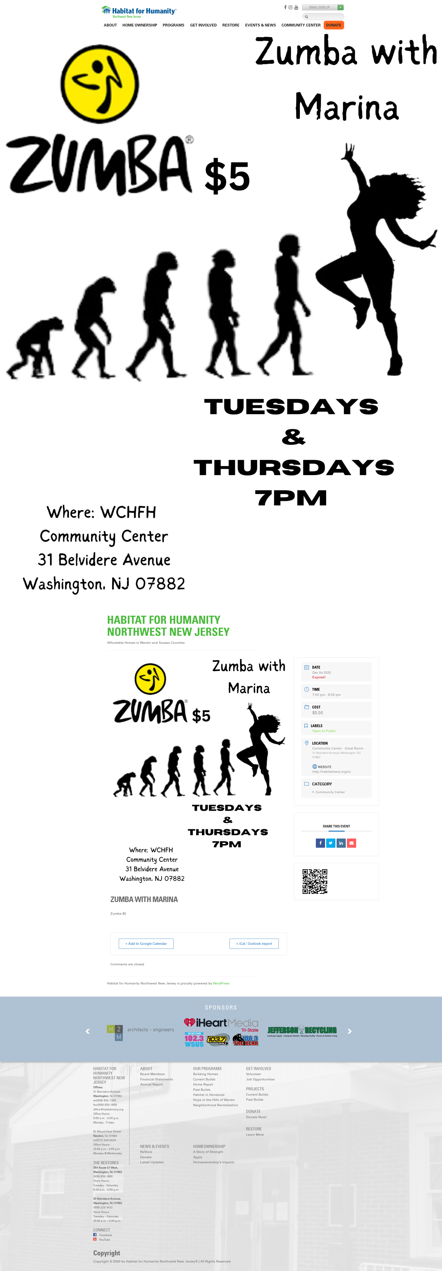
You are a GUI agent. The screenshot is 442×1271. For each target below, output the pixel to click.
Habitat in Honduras (208, 1095)
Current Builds (204, 1079)
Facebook (105, 1235)
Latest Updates (152, 1162)
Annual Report (151, 1084)
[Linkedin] (341, 843)
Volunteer (253, 1074)
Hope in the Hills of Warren (214, 1100)
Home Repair (203, 1084)
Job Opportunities (260, 1079)
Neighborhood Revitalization (215, 1105)
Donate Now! (256, 1117)
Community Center (301, 25)
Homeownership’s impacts (213, 1162)
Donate (333, 25)
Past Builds (201, 1090)
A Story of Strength (208, 1152)
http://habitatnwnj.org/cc (331, 772)
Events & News (260, 25)
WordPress (221, 983)
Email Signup (323, 7)
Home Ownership (139, 25)
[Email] (351, 843)
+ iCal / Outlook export (254, 944)
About (110, 25)
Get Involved (203, 25)
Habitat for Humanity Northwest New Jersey (168, 626)
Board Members (152, 1074)
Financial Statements (156, 1079)
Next (349, 1031)
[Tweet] (330, 843)
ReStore (230, 25)
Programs (173, 25)
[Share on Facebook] (320, 843)
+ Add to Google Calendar (146, 944)
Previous (87, 1031)
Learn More (255, 1135)
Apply (197, 1157)
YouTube (104, 1239)
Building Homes (205, 1074)
